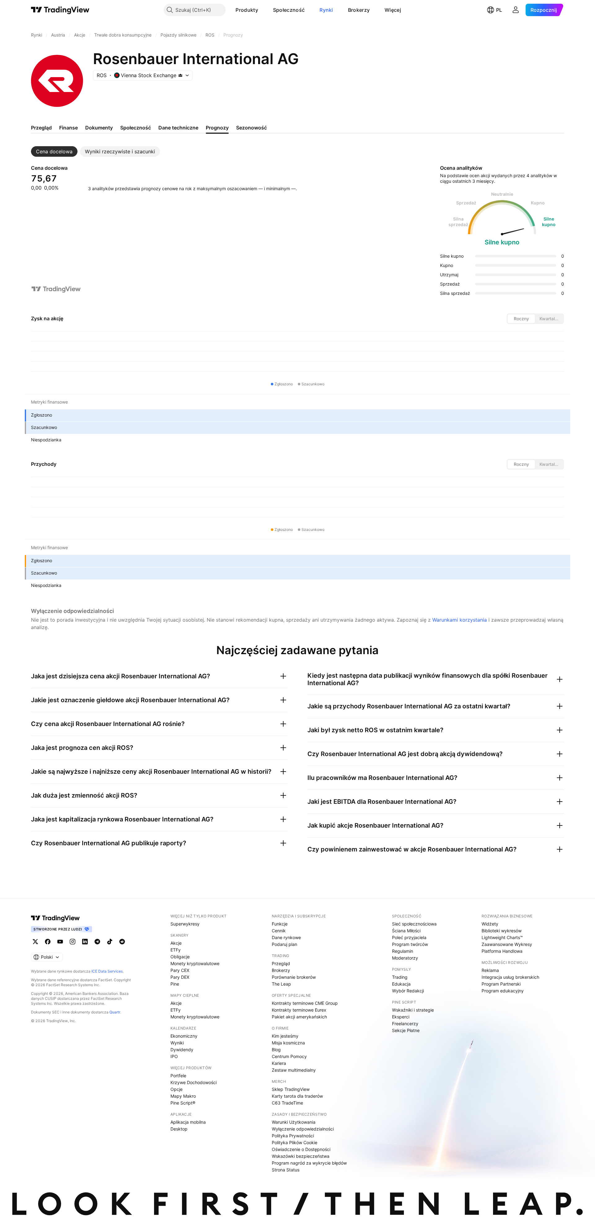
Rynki (326, 10)
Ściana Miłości (406, 930)
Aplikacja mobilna (188, 1122)
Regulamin (402, 951)
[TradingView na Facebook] (47, 941)
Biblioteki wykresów (502, 930)
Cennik (279, 930)
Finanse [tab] (68, 128)
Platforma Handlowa (502, 951)
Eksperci (400, 1016)
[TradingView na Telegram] (97, 941)
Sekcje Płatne (406, 1030)
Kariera (279, 1063)
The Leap (281, 984)
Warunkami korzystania (459, 620)
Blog (276, 1049)
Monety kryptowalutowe (194, 963)
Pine (174, 984)
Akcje (176, 943)
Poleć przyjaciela (409, 937)
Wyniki (177, 1042)
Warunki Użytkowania (293, 1122)
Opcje (176, 1089)
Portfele (178, 1075)
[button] (263, 10)
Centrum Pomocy (289, 1056)
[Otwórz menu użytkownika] (515, 10)
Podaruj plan (284, 944)
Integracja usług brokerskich (510, 977)
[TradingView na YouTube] (60, 941)
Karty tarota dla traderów (297, 1096)
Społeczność (289, 10)
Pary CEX (179, 970)
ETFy (175, 949)
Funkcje (280, 923)
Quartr (114, 1012)
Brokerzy (359, 10)
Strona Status (285, 1169)
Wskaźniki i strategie (413, 1010)
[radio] (521, 318)
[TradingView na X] (35, 941)
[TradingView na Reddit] (122, 941)
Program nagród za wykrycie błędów (309, 1163)
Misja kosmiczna (288, 1042)
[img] (180, 75)
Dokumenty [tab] (99, 128)
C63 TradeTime (287, 1102)
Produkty (247, 10)
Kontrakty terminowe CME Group (305, 1003)
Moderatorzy (405, 957)
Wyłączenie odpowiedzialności (303, 1128)
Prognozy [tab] (217, 128)
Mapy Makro (183, 1096)
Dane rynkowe (286, 937)
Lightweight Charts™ (502, 937)
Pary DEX (179, 977)
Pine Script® (182, 1102)
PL (499, 10)
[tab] (54, 151)
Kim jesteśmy (285, 1036)
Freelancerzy (405, 1023)
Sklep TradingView (291, 1089)
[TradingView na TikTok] (109, 941)
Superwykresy (185, 923)
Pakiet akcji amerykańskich (299, 1016)
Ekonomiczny (183, 1036)
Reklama (490, 970)
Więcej (393, 10)
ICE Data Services (107, 971)
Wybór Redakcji (408, 990)
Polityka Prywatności (293, 1135)
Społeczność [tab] (135, 128)
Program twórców (410, 944)
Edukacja (401, 984)
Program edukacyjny (503, 990)
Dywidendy (181, 1049)
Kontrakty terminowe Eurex (299, 1010)
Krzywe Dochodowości (193, 1082)
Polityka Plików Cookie (294, 1142)
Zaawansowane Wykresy (507, 944)
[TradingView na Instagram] (72, 941)
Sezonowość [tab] (251, 128)
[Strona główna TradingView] (60, 10)
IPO (174, 1056)
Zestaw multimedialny (294, 1070)
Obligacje (180, 956)
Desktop (178, 1128)
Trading (400, 977)
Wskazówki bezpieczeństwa (300, 1156)
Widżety (490, 923)
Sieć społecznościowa (414, 923)
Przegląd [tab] (41, 128)
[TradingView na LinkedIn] (85, 941)
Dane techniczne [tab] (178, 128)
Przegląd (281, 963)
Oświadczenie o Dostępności (301, 1149)
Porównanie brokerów (294, 977)
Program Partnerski (501, 984)
